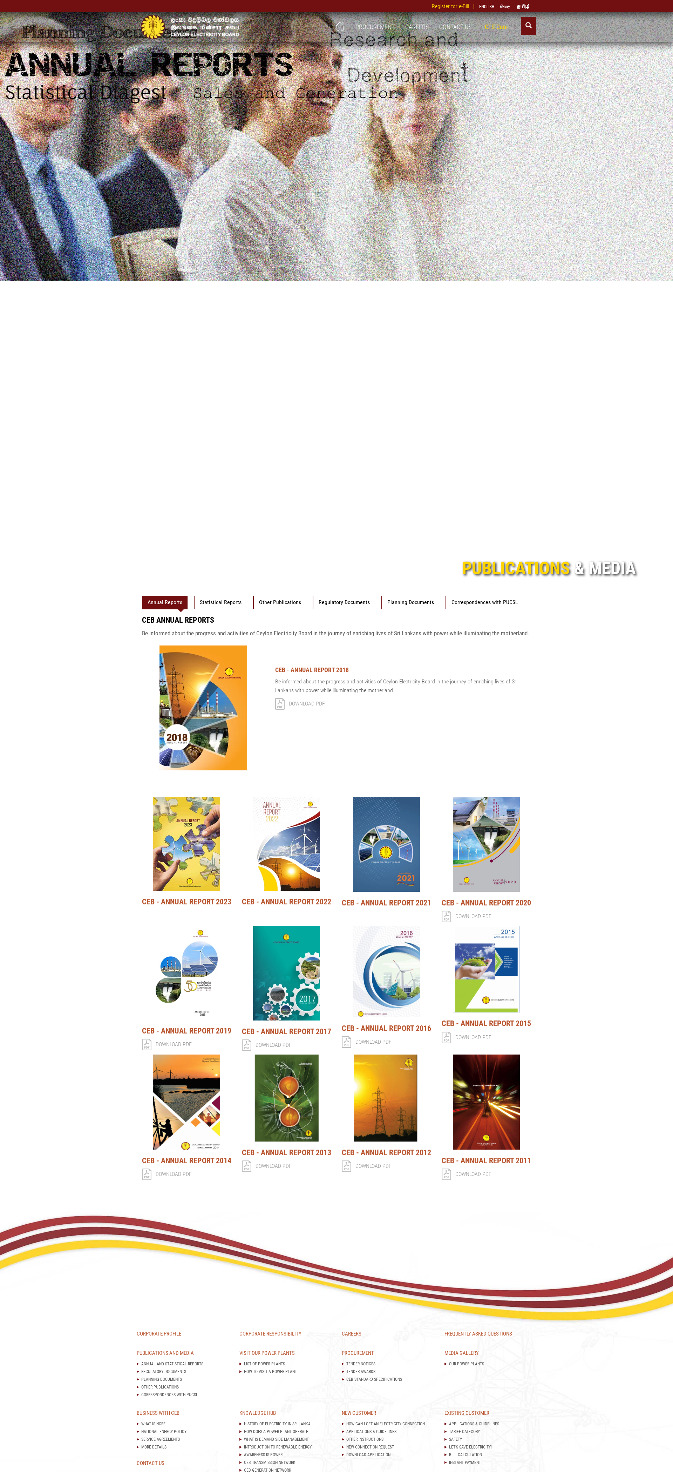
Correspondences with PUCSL (484, 602)
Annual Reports (165, 602)
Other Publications (280, 602)
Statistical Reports (221, 602)
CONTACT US (456, 27)
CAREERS (417, 27)
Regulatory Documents (344, 602)
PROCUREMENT (375, 27)
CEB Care (497, 27)
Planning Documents (410, 602)
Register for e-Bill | (454, 6)
